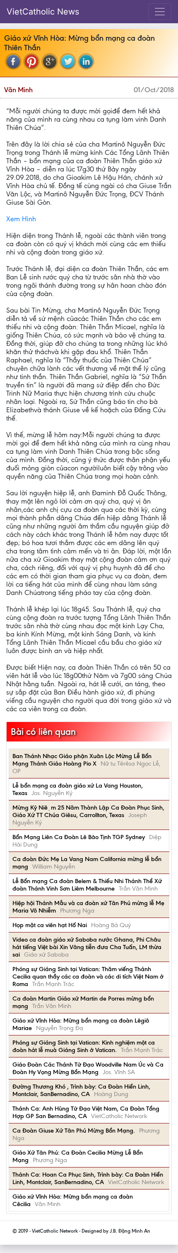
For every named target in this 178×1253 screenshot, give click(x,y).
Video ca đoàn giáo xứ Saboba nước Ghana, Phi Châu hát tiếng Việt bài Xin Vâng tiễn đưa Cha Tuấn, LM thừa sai (86, 947)
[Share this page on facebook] (13, 61)
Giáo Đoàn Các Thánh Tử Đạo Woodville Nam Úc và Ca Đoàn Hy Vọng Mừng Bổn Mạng (88, 1068)
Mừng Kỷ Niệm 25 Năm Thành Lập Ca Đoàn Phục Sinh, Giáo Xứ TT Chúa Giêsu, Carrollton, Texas (88, 811)
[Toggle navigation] (159, 11)
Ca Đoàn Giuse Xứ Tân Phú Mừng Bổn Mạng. (73, 1130)
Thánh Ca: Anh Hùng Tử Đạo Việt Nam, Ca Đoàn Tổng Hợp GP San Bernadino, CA (85, 1112)
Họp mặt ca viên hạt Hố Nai (49, 925)
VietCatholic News (43, 12)
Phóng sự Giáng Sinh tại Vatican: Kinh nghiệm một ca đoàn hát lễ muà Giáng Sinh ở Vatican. (83, 1046)
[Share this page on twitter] (68, 61)
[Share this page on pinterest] (31, 61)
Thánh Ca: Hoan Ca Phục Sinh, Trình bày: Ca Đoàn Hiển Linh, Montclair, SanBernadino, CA (87, 1178)
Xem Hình (21, 219)
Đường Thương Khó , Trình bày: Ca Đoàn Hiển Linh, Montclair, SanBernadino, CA (81, 1090)
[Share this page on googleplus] (49, 61)
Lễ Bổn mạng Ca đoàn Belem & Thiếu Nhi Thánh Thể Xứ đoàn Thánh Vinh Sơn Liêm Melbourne (87, 884)
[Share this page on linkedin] (86, 61)
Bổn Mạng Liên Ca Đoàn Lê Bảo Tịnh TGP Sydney (78, 837)
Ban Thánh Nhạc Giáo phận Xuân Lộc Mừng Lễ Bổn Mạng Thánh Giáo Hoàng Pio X (82, 759)
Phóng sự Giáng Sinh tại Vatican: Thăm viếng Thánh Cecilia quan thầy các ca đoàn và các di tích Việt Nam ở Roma (88, 976)
